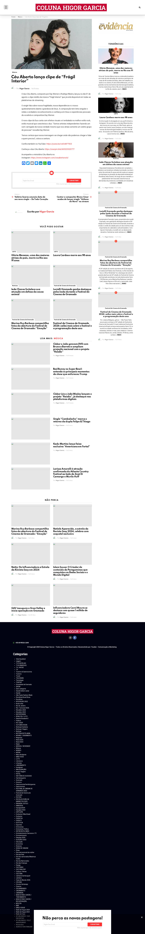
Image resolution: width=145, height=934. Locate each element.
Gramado (19, 780)
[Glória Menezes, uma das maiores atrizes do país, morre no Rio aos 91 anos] (30, 242)
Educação (19, 842)
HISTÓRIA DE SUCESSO (24, 776)
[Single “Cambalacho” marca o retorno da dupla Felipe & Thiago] (30, 429)
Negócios (19, 737)
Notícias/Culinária (22, 727)
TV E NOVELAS (21, 663)
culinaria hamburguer (23, 876)
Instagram (19, 767)
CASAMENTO (20, 890)
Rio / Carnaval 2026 (22, 708)
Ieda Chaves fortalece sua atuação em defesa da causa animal (27, 292)
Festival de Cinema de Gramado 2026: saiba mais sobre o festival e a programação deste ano (72, 326)
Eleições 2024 (20, 837)
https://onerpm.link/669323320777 (59, 149)
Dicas (18, 850)
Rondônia (19, 699)
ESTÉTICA (19, 822)
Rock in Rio (19, 703)
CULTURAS (19, 867)
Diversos (19, 846)
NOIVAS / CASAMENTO (24, 735)
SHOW (18, 686)
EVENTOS (19, 818)
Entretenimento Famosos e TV (26, 833)
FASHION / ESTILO (22, 803)
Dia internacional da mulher (25, 852)
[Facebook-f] (75, 638)
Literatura (19, 761)
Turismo (19, 674)
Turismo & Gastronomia (24, 672)
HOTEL (18, 774)
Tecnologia (19, 680)
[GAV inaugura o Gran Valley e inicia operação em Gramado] (30, 595)
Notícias (15, 285)
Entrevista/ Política (22, 829)
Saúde (18, 693)
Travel (18, 676)
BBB (17, 905)
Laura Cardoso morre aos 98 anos (72, 255)
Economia (19, 844)
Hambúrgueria (21, 778)
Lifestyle (19, 763)
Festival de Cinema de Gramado (65, 285)
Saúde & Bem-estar (22, 691)
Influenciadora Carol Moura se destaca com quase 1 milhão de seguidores (70, 610)
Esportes (19, 825)
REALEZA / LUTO (21, 716)
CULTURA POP (21, 869)
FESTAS (18, 797)
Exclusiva (19, 816)
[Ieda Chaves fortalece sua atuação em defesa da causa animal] (30, 276)
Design (18, 865)
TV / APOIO (20, 667)
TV (17, 669)
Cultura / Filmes (21, 871)
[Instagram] (70, 638)
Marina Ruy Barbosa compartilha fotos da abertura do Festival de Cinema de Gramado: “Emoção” (30, 326)
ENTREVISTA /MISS (22, 831)
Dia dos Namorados (22, 861)
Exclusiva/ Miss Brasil (23, 814)
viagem (18, 661)
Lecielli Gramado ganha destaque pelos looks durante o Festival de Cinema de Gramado (72, 292)
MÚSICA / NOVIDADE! (23, 746)
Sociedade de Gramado (24, 684)
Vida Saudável (21, 659)
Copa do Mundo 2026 (23, 880)
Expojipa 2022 (20, 810)
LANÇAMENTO (21, 765)
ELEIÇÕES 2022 (21, 839)
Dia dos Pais (20, 854)
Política (18, 720)
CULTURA (19, 873)
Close (142, 917)
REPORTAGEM (21, 714)
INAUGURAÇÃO (21, 769)
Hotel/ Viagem (21, 771)
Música (58, 339)
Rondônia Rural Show (23, 697)
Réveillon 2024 (21, 710)
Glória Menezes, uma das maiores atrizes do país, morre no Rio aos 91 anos (30, 258)
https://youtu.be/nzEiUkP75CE (59, 144)
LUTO (14, 251)
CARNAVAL (20, 893)
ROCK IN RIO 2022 (22, 701)
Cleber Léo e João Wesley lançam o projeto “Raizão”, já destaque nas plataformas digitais (72, 396)
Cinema (18, 886)
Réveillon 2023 (21, 712)
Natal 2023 (19, 742)
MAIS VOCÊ (20, 757)
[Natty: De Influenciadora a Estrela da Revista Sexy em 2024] (30, 554)
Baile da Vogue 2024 (23, 910)
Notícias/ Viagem (21, 729)
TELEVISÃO (20, 678)
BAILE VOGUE (20, 907)
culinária (19, 878)
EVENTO (19, 820)
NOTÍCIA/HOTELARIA (23, 733)
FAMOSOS (19, 805)
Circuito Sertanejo (22, 884)
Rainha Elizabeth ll (22, 718)
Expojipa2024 (20, 808)
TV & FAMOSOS (21, 665)
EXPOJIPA (19, 812)
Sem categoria (21, 689)
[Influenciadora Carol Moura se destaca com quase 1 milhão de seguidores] (72, 594)
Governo (19, 782)
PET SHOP (19, 723)
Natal (18, 744)
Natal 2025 (19, 740)
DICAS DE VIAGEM (22, 848)
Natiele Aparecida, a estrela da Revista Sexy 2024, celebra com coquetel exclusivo (71, 531)
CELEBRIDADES (21, 888)
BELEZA (18, 903)
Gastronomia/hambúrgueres (25, 784)
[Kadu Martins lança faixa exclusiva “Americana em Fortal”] (30, 454)
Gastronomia (20, 786)
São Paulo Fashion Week (24, 695)
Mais (124, 89)
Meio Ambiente (21, 754)
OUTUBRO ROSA (21, 725)
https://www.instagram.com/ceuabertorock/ (49, 158)
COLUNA (19, 882)
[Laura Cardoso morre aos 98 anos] (72, 242)
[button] (139, 7)
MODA (18, 752)
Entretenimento (21, 835)
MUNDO (18, 750)
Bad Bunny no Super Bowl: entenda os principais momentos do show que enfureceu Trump (71, 371)
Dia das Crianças (21, 863)
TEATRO (19, 682)
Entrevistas (20, 827)
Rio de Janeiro (21, 706)
